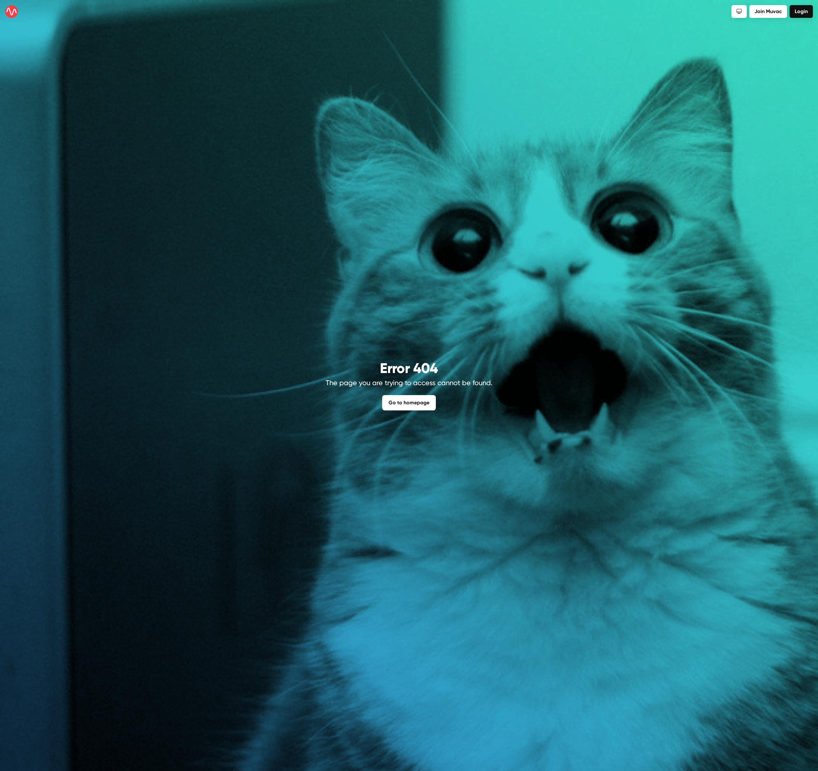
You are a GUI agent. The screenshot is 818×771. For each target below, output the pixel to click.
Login (801, 11)
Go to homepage (409, 403)
